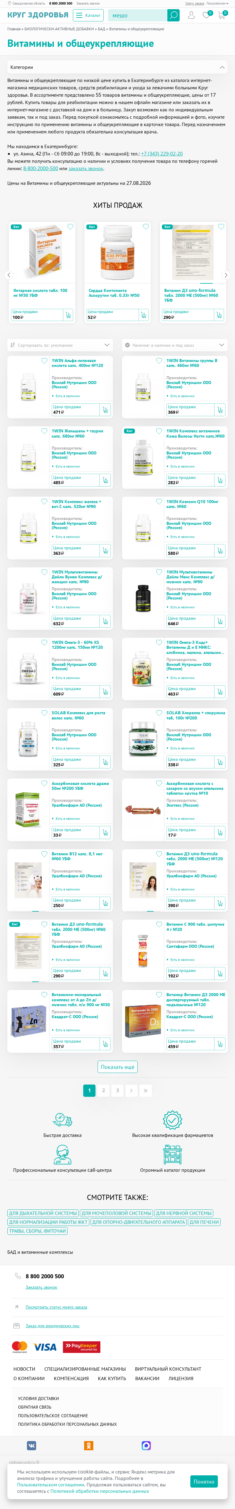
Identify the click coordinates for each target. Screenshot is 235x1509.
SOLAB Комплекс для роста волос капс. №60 (78, 715)
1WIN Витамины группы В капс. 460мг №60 (191, 362)
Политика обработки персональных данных (67, 1424)
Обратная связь (34, 1407)
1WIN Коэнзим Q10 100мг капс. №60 (192, 504)
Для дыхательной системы (43, 1213)
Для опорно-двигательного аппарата (138, 1222)
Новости (24, 1368)
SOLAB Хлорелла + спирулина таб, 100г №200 (195, 715)
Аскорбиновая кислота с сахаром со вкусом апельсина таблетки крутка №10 (194, 788)
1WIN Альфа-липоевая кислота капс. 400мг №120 (77, 362)
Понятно (204, 1481)
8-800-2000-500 (40, 168)
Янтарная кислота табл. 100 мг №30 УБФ (40, 292)
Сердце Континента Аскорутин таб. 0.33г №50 (114, 292)
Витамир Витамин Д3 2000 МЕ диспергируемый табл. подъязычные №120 (195, 999)
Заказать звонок (88, 3)
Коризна (221, 15)
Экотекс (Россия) (182, 805)
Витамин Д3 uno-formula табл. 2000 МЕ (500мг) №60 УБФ (191, 295)
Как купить (112, 1378)
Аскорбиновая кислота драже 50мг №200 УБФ (80, 785)
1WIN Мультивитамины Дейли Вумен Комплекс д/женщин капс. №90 (77, 577)
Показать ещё (117, 1066)
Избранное (206, 15)
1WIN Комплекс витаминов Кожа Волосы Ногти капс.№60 (195, 433)
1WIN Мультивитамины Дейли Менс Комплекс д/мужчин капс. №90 (190, 577)
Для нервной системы (183, 1213)
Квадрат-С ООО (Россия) (75, 1016)
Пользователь (191, 15)
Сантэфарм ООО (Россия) (190, 946)
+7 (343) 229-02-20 (162, 153)
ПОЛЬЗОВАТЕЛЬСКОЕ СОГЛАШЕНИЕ (53, 1415)
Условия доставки (38, 1398)
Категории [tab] (21, 67)
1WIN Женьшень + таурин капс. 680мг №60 (77, 433)
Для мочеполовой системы (116, 1213)
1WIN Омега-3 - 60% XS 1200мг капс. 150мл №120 (77, 644)
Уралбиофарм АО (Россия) (77, 805)
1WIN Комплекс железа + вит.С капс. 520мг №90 (76, 504)
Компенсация (71, 1378)
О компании (29, 1378)
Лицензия (181, 1378)
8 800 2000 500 (60, 3)
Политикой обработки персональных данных (99, 1491)
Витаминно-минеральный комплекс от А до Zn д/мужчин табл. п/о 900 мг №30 (81, 999)
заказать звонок (86, 168)
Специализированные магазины (85, 1368)
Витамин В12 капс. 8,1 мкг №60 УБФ (77, 856)
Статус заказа (194, 3)
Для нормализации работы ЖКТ (48, 1222)
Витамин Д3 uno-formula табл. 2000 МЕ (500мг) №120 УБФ (194, 859)
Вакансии (147, 1378)
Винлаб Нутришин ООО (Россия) (74, 384)
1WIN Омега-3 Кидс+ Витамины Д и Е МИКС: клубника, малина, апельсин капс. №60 (193, 649)
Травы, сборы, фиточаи (37, 1230)
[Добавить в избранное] (70, 227)
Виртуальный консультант (168, 1368)
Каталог (92, 15)
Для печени (204, 1222)
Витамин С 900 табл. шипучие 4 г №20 (195, 926)
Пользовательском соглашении (50, 1484)
